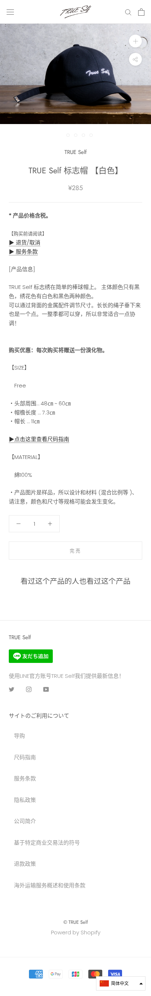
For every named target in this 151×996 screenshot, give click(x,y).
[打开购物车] (141, 12)
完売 (75, 550)
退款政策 (25, 864)
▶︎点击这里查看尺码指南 (39, 439)
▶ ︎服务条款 (23, 251)
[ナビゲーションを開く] (10, 12)
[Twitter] (11, 689)
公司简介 (25, 821)
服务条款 (25, 778)
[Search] (128, 12)
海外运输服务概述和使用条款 (49, 885)
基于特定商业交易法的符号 (47, 842)
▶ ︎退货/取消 (24, 242)
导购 (19, 736)
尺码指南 (25, 757)
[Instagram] (29, 689)
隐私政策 (25, 800)
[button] (121, 983)
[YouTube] (46, 689)
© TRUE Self (75, 922)
